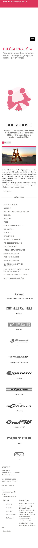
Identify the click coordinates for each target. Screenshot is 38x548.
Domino (23, 543)
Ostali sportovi (10, 246)
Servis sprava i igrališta (14, 278)
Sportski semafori (11, 260)
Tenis (6, 222)
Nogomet (7, 208)
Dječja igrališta (10, 205)
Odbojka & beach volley (13, 225)
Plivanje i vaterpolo (12, 239)
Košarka (7, 215)
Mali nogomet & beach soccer (16, 211)
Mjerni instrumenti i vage (14, 250)
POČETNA (8, 142)
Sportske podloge (11, 253)
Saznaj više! (7, 191)
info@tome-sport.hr (20, 1)
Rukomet (7, 218)
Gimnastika (8, 229)
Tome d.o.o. (24, 546)
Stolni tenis (9, 236)
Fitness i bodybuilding (13, 243)
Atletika (7, 232)
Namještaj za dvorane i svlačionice (13, 265)
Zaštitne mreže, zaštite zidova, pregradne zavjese (17, 270)
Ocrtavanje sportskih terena (16, 275)
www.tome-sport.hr (9, 492)
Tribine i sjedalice (11, 257)
